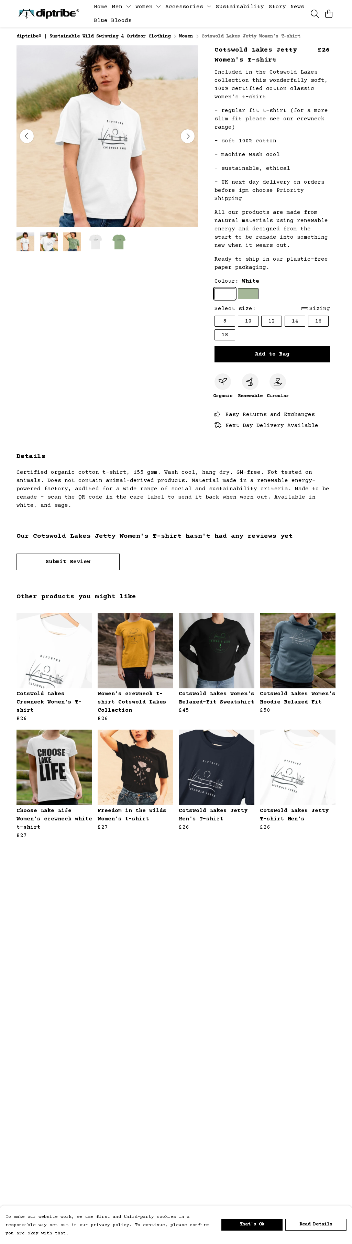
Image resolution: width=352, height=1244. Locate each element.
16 (318, 321)
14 (295, 321)
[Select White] (224, 293)
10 (248, 321)
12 (271, 321)
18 (224, 335)
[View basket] (329, 14)
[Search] (315, 14)
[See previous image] (27, 136)
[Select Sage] (248, 293)
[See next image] (188, 136)
